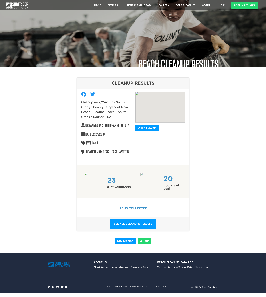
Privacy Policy (136, 286)
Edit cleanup (148, 128)
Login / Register (244, 5)
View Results (163, 267)
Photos (198, 267)
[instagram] (57, 286)
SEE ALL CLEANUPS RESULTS (133, 223)
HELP (222, 5)
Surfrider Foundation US (17, 5)
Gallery (163, 5)
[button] (160, 105)
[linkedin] (66, 286)
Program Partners (139, 267)
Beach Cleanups (120, 267)
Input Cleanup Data (139, 5)
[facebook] (53, 286)
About (206, 5)
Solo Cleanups (185, 5)
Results (113, 5)
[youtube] (62, 286)
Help (206, 267)
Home (97, 5)
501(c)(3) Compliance (156, 286)
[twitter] (49, 286)
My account (126, 241)
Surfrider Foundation (62, 264)
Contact (107, 286)
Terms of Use (120, 286)
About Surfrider (101, 267)
